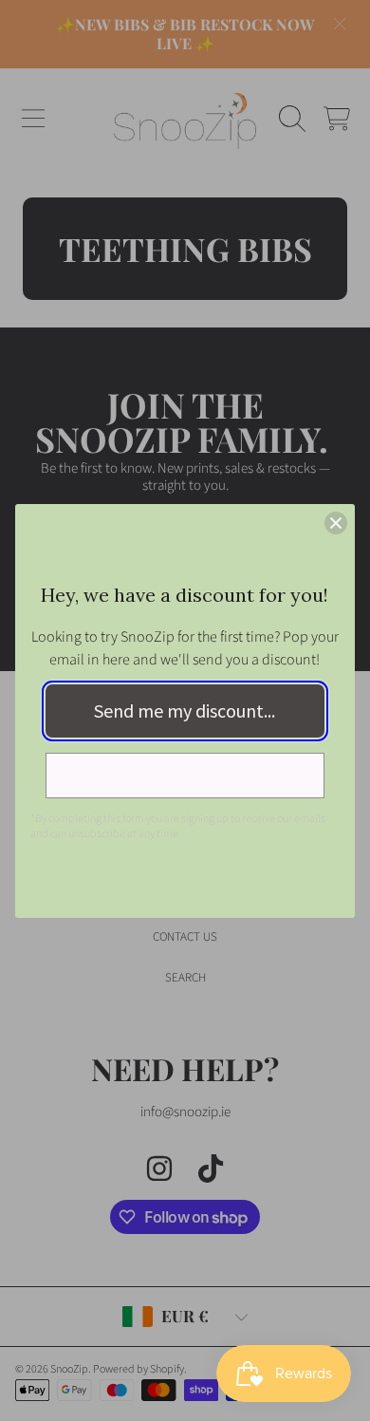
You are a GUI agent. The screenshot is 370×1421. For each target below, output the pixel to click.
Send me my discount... (184, 710)
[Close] (335, 523)
